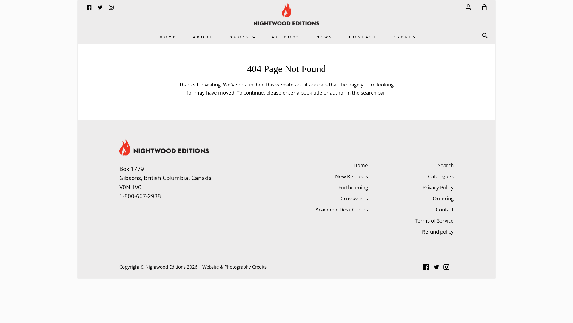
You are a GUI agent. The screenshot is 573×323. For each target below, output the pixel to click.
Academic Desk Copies (341, 209)
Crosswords (354, 198)
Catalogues (441, 176)
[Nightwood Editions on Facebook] (426, 267)
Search (446, 165)
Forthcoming (353, 187)
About (203, 36)
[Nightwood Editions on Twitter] (436, 267)
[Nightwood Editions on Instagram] (446, 267)
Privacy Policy (438, 187)
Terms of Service (434, 220)
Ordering (443, 198)
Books (240, 36)
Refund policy (438, 231)
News (324, 36)
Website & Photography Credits (234, 267)
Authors (286, 36)
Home (168, 36)
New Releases (351, 176)
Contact (363, 36)
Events (404, 36)
